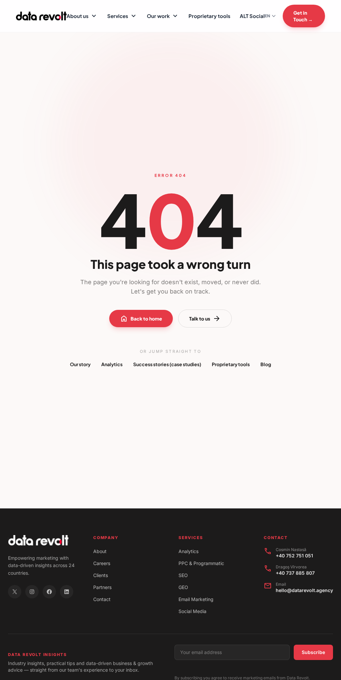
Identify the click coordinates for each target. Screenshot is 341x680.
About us (82, 16)
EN (267, 15)
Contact (102, 599)
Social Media (192, 611)
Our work (163, 16)
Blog (265, 364)
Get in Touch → (303, 16)
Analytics (112, 364)
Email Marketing (195, 599)
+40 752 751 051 (294, 555)
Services (122, 16)
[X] (14, 591)
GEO (183, 587)
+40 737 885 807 (295, 573)
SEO (183, 575)
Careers (101, 563)
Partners (102, 587)
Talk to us (205, 318)
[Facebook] (49, 591)
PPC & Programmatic (201, 563)
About (100, 551)
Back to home (141, 318)
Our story (80, 364)
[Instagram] (32, 591)
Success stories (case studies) (167, 364)
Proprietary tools (209, 16)
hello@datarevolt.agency (304, 590)
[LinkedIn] (66, 591)
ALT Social (252, 16)
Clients (100, 575)
